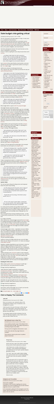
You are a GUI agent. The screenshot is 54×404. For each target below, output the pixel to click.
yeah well (5, 298)
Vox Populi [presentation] (46, 117)
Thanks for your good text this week (47, 72)
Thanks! (46, 55)
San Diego (13, 93)
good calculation (47, 52)
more (51, 89)
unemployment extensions (6, 270)
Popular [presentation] (46, 112)
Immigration (47, 86)
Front (2, 29)
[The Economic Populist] (2, 3)
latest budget (26, 220)
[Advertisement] (27, 19)
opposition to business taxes (7, 236)
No (45, 100)
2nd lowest (14, 252)
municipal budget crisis (7, 291)
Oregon (2, 128)
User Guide (35, 135)
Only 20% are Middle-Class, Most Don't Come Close (36, 179)
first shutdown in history (9, 113)
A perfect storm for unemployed (13, 263)
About (6, 29)
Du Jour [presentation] (46, 114)
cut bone (2, 53)
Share (23, 293)
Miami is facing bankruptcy (13, 142)
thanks (45, 54)
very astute (46, 57)
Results (45, 107)
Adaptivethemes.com (32, 402)
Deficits (46, 87)
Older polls (46, 106)
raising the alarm (19, 145)
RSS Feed (37, 29)
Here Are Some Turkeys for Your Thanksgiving (35, 164)
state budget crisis (17, 291)
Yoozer (45, 69)
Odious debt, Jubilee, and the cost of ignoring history (36, 149)
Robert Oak (10, 300)
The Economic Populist (15, 2)
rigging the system (24, 161)
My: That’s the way (48, 75)
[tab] (46, 112)
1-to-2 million (5, 66)
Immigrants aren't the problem (10, 379)
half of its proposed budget (20, 105)
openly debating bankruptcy (6, 71)
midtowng (8, 36)
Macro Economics (22, 29)
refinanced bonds (4, 178)
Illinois (20, 97)
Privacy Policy (27, 399)
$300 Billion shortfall (5, 242)
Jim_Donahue (12, 321)
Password (46, 37)
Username (46, 33)
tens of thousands (11, 224)
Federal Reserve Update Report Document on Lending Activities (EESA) (35, 143)
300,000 (5, 63)
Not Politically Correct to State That (13, 320)
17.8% (16, 255)
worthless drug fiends (8, 273)
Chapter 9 (17, 141)
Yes (45, 98)
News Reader (30, 29)
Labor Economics (13, 29)
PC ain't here (9, 340)
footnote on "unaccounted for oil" (48, 60)
